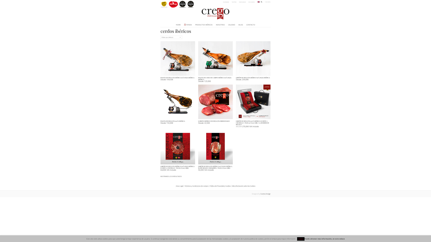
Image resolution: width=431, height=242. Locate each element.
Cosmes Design (265, 194)
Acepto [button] (300, 239)
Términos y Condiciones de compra (196, 186)
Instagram (242, 2)
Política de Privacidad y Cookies (220, 186)
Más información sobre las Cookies (243, 186)
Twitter (234, 2)
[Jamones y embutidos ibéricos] (215, 19)
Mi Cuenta (251, 2)
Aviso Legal (179, 186)
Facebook (226, 2)
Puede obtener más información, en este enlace (325, 239)
